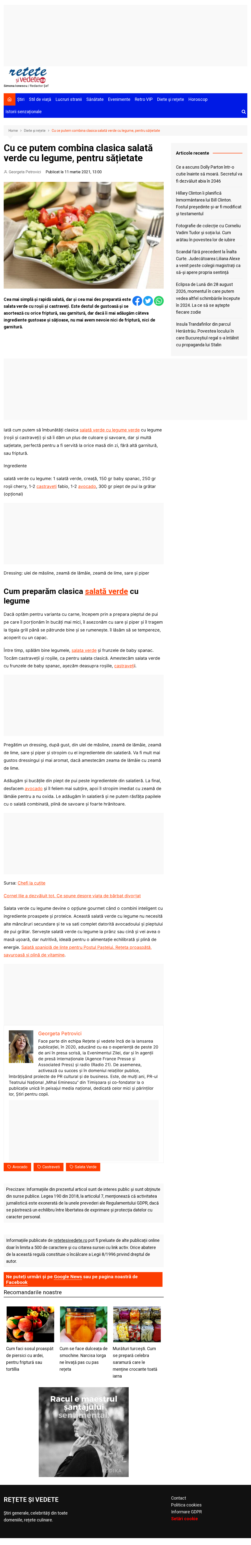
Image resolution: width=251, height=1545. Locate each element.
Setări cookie (184, 1518)
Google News (68, 1276)
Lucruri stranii (69, 99)
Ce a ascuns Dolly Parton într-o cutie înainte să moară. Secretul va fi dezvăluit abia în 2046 (209, 174)
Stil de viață (40, 99)
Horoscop (198, 99)
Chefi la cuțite (31, 883)
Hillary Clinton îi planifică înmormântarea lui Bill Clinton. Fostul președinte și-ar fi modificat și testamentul (208, 203)
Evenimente (119, 99)
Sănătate (95, 99)
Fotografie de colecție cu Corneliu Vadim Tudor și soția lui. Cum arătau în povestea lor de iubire (208, 232)
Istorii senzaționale (23, 111)
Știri (21, 99)
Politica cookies (186, 1505)
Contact (178, 1498)
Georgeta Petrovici (25, 172)
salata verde (84, 650)
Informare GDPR (186, 1511)
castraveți (47, 486)
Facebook (16, 1282)
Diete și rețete (170, 99)
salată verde (106, 591)
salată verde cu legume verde (110, 429)
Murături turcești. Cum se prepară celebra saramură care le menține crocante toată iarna (135, 1362)
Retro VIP (144, 99)
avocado (87, 486)
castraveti (51, 1167)
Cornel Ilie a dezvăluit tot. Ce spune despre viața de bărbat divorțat (72, 895)
